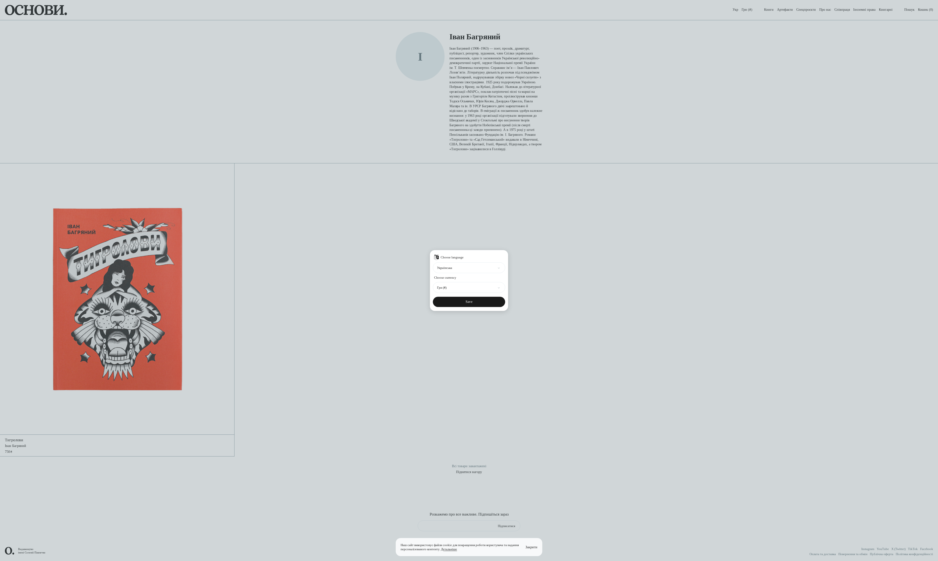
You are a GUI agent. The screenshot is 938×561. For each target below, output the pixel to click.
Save (469, 302)
